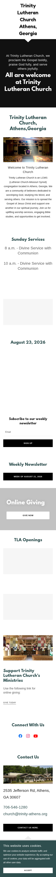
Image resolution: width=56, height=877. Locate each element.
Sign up (28, 443)
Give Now (28, 515)
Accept (28, 870)
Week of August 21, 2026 (28, 476)
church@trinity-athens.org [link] (25, 814)
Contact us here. (28, 828)
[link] (28, 19)
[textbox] (28, 431)
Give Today (9, 702)
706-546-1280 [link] (15, 807)
